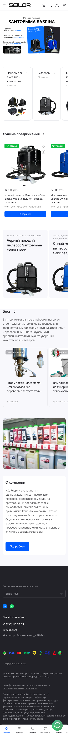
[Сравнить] (43, 151)
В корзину (25, 214)
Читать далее (36, 718)
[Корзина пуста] (64, 5)
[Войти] (57, 5)
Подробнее (17, 546)
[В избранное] (43, 146)
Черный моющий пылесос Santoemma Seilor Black (24, 245)
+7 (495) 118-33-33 (13, 624)
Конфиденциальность (14, 663)
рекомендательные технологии (20, 688)
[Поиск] (50, 5)
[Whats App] (12, 606)
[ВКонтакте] (5, 606)
